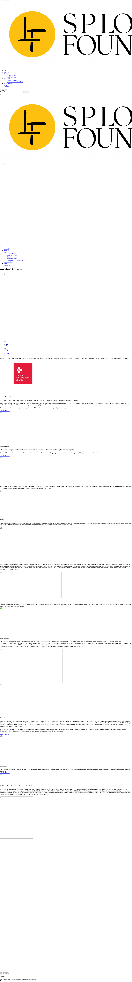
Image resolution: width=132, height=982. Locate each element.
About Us (6, 70)
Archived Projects (12, 77)
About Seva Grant (12, 80)
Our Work (6, 74)
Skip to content (4, 1)
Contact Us (7, 86)
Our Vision (7, 72)
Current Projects (11, 75)
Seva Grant (7, 78)
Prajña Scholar (8, 83)
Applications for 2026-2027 (15, 82)
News (5, 85)
